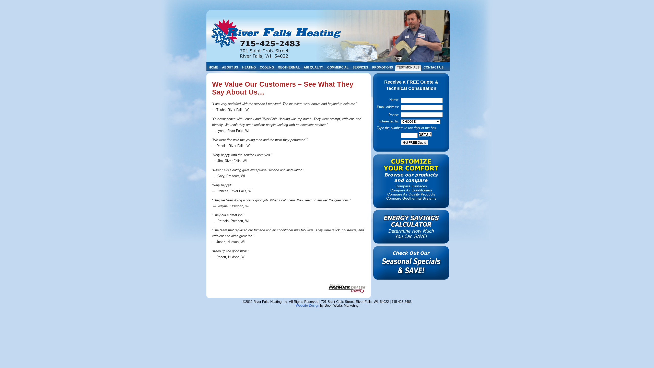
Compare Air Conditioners (411, 190)
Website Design (307, 305)
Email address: (388, 107)
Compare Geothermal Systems (411, 198)
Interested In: (389, 121)
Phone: (394, 115)
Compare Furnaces (411, 186)
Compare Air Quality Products (411, 194)
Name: (394, 100)
